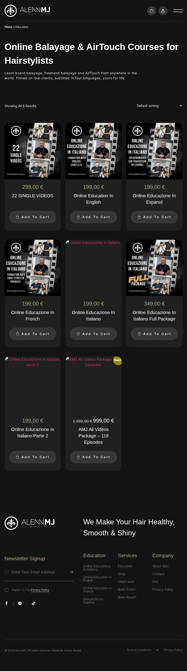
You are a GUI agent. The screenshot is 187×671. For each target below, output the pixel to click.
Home (8, 27)
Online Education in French (97, 589)
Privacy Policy (40, 590)
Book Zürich (126, 589)
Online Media (72, 650)
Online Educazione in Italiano (97, 568)
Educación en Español (93, 600)
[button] (177, 10)
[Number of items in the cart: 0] (151, 10)
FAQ (155, 581)
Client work (126, 581)
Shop (121, 574)
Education (125, 566)
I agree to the (30, 590)
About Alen (160, 566)
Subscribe (71, 572)
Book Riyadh (127, 597)
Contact (158, 574)
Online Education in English (97, 579)
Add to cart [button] (35, 217)
